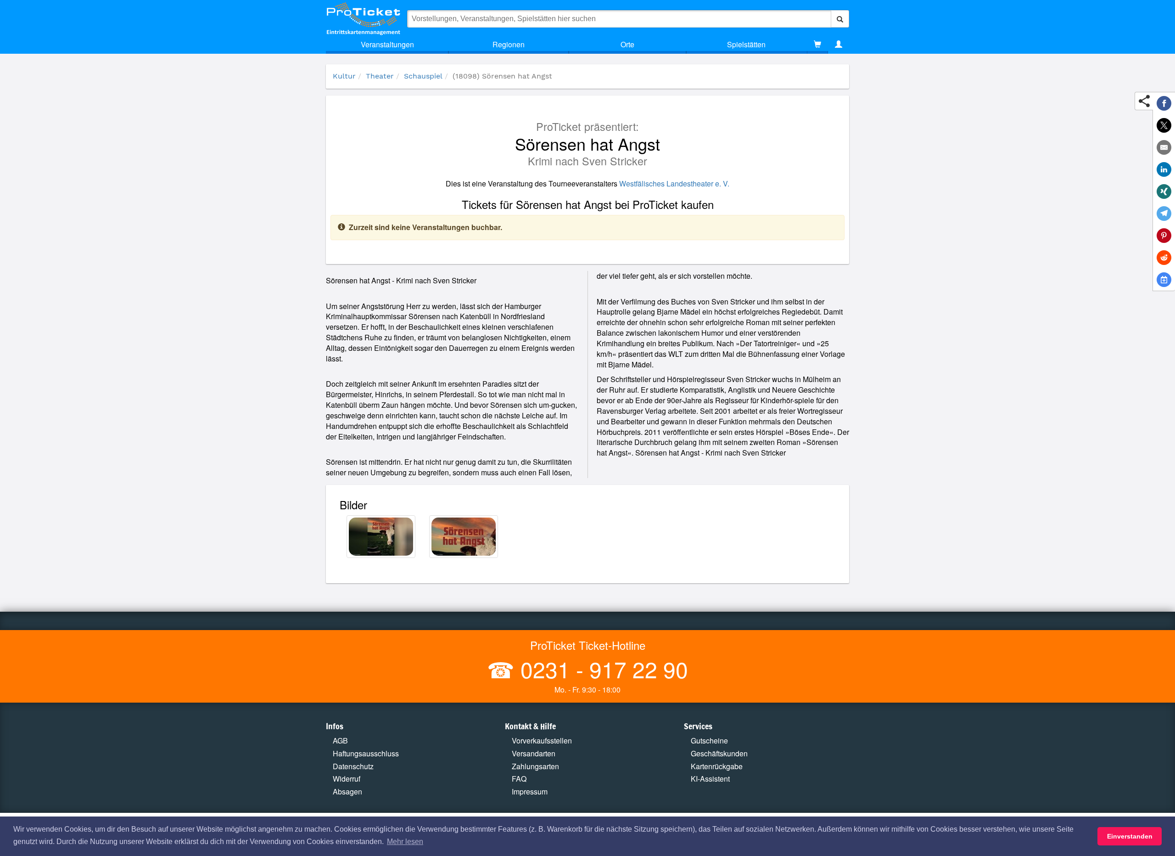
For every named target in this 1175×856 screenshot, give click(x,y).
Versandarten (533, 753)
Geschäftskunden (719, 753)
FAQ (519, 778)
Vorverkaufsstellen (542, 740)
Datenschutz (353, 766)
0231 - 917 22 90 (601, 669)
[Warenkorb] (817, 44)
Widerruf (346, 778)
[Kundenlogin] (838, 44)
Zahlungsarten (535, 766)
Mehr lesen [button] (405, 841)
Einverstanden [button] (1130, 836)
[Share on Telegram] (1164, 213)
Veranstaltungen (387, 44)
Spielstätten (746, 44)
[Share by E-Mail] (1164, 147)
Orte (627, 44)
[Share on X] (1164, 125)
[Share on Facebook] (1164, 103)
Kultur (344, 76)
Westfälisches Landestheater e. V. (674, 183)
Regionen (508, 44)
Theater (380, 76)
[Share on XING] (1164, 191)
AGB (340, 740)
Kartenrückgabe (717, 766)
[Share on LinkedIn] (1164, 169)
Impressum (530, 791)
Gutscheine (709, 740)
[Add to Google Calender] (1164, 279)
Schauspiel (423, 76)
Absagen (347, 791)
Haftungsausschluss (366, 753)
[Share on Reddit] (1164, 257)
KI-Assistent (710, 778)
